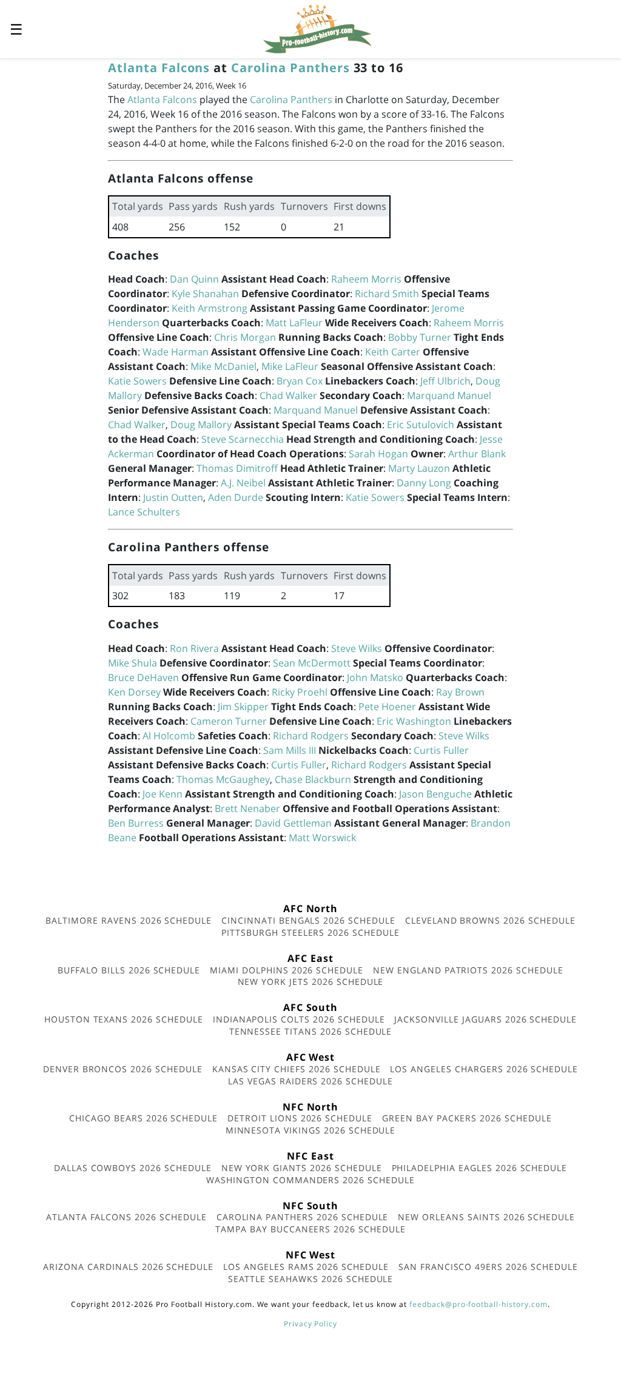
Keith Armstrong (209, 308)
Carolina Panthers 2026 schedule (303, 1217)
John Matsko (375, 677)
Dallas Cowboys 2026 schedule (133, 1168)
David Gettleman (293, 823)
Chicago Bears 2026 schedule (143, 1118)
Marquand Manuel (449, 395)
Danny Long (424, 482)
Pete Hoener (387, 706)
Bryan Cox (300, 381)
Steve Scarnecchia (242, 439)
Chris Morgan (245, 337)
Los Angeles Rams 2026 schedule (306, 1266)
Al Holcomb (169, 735)
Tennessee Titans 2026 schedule (310, 1031)
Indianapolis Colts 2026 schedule (299, 1019)
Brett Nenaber (247, 808)
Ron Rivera (194, 648)
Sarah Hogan (378, 453)
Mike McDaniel (223, 366)
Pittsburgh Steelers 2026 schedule (310, 932)
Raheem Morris (366, 279)
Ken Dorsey (134, 692)
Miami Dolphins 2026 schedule (286, 970)
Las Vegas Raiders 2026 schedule (310, 1081)
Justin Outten (173, 497)
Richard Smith (387, 293)
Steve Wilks (356, 648)
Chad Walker (288, 395)
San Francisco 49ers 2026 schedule (488, 1266)
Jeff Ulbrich (445, 381)
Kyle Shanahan (205, 293)
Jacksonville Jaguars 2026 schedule (485, 1019)
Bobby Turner (419, 337)
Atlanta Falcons (159, 67)
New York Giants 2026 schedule (301, 1168)
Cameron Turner (228, 721)
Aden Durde (235, 497)
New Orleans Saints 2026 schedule (486, 1217)
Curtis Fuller (441, 750)
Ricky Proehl (299, 692)
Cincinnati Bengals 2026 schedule (308, 920)
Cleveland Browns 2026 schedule (490, 920)
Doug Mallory (201, 424)
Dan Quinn (194, 279)
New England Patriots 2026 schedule (468, 970)
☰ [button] (16, 29)
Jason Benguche (435, 794)
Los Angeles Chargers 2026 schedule (484, 1069)
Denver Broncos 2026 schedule (123, 1069)
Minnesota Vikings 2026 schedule (311, 1130)
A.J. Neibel (243, 482)
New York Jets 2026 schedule (311, 981)
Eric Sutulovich (420, 424)
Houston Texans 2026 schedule (123, 1019)
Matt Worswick (322, 837)
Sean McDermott (312, 663)
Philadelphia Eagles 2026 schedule (480, 1168)
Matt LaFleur (294, 322)
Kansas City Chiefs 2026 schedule (296, 1069)
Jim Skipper (243, 706)
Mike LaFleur (289, 366)
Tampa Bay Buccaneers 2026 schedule (310, 1229)
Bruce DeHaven (143, 677)
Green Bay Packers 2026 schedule (467, 1118)
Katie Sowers (137, 381)
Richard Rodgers (311, 735)
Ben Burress (136, 823)
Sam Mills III (289, 750)
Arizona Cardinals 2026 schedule (128, 1266)
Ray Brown (460, 692)
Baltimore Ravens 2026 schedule (128, 920)
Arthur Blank (477, 453)
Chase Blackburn (313, 779)
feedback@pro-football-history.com (478, 1304)
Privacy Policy (310, 1323)
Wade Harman (176, 351)
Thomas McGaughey (223, 779)
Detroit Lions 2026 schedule (299, 1118)
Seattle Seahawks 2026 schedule (311, 1279)
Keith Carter (392, 351)
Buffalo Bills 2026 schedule (129, 970)
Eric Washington (414, 721)
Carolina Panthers (290, 67)
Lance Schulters (144, 512)
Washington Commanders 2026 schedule (310, 1180)
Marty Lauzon (419, 468)
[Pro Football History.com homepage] (317, 28)
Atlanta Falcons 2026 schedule (126, 1217)
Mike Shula (132, 663)
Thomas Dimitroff (237, 468)
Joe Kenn (163, 794)
